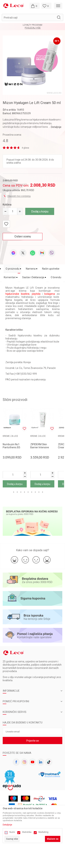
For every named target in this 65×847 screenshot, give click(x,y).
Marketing (43, 832)
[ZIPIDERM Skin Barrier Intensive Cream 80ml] (42, 420)
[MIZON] (14, 83)
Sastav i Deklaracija (33, 277)
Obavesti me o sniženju (19, 196)
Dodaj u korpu (39, 211)
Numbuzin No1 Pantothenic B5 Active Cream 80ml (14, 447)
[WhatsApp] (32, 252)
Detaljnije (56, 127)
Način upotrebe (50, 268)
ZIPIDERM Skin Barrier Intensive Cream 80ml (39, 447)
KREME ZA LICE (10, 436)
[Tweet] (23, 252)
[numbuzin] (7, 427)
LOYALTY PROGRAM (32, 25)
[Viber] (51, 252)
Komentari (10, 277)
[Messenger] (13, 252)
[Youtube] (32, 762)
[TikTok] (48, 762)
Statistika (26, 832)
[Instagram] (24, 762)
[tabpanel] (32, 65)
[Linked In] (40, 762)
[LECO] (13, 5)
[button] (32, 17)
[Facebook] (16, 762)
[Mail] (42, 252)
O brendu (56, 277)
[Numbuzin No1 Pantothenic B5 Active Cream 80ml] (15, 420)
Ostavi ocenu (22, 236)
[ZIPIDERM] (34, 427)
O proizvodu (12, 268)
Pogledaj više (33, 28)
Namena (31, 268)
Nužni (12, 832)
